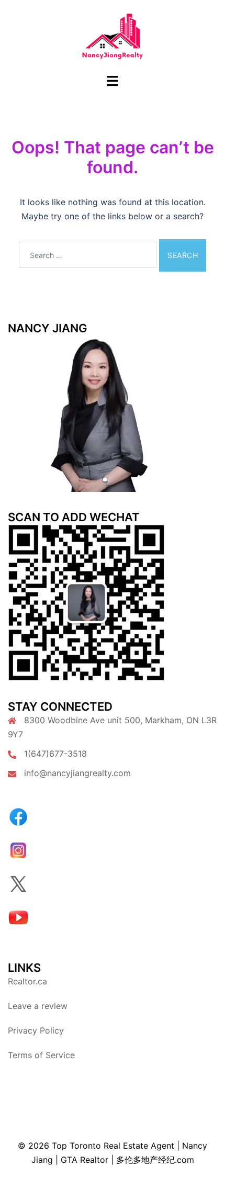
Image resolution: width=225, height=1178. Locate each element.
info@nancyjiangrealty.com (77, 773)
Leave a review (38, 1006)
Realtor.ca (27, 981)
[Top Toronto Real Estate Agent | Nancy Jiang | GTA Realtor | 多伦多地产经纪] (113, 35)
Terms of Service (41, 1055)
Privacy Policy (36, 1030)
